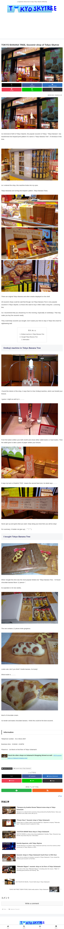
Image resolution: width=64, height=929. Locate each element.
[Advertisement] (32, 27)
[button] (52, 89)
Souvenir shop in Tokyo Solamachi (23, 768)
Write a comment (32, 903)
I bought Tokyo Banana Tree (29, 337)
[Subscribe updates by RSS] (47, 790)
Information (26, 339)
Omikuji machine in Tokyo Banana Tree (32, 334)
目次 (29, 330)
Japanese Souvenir (7, 768)
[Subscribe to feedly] (16, 790)
